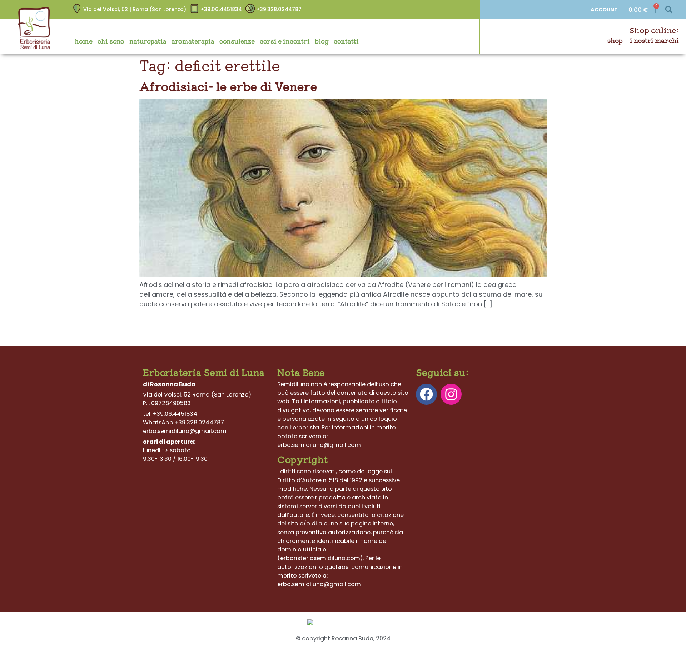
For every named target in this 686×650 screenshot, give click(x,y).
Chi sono (111, 41)
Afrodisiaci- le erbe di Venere (228, 86)
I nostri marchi (654, 40)
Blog (322, 41)
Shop (615, 40)
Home (84, 41)
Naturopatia (147, 41)
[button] (668, 9)
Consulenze (237, 41)
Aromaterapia (193, 41)
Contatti (346, 41)
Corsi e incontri (285, 41)
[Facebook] (426, 394)
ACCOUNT (604, 9)
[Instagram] (451, 394)
